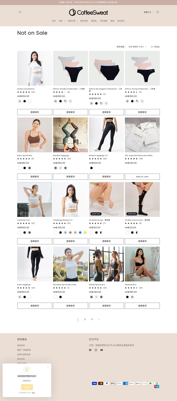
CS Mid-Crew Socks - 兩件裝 (137, 220)
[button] (20, 12)
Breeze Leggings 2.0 (98, 155)
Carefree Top (23, 220)
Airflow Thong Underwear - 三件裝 (140, 89)
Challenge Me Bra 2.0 (63, 220)
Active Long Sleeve (25, 89)
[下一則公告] (159, 2)
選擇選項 (35, 112)
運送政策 (21, 345)
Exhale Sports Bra (97, 285)
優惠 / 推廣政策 (24, 349)
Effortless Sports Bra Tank (64, 285)
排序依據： (121, 46)
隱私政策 (21, 359)
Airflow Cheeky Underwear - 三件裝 (69, 89)
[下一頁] (99, 319)
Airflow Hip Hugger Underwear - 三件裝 (105, 90)
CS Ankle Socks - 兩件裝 (99, 220)
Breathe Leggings (61, 155)
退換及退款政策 (23, 354)
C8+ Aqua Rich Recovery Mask (139, 155)
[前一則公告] (18, 2)
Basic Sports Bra (24, 155)
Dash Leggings (24, 285)
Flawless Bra (130, 285)
